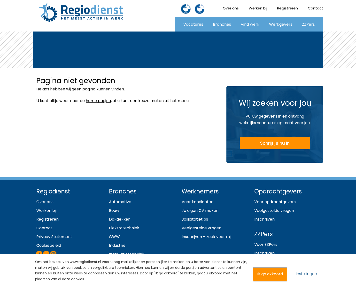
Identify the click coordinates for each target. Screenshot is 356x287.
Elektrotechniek (124, 228)
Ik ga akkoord (270, 274)
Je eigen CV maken (200, 210)
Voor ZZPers (265, 244)
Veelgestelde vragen (201, 228)
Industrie (117, 245)
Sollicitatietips (195, 219)
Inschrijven (264, 219)
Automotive (120, 202)
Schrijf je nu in (275, 143)
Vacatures (193, 24)
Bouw (114, 210)
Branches (222, 24)
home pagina (98, 101)
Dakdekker (119, 219)
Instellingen (306, 274)
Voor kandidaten (197, 202)
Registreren (287, 8)
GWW (114, 236)
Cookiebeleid (48, 245)
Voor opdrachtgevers (275, 202)
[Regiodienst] (81, 12)
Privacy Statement (54, 236)
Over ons (231, 8)
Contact (315, 8)
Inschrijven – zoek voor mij (206, 236)
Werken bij (258, 8)
